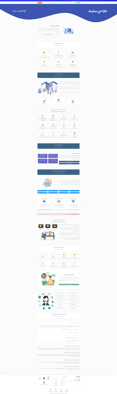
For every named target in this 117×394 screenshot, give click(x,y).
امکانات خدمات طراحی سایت (58, 55)
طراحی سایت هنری (66, 180)
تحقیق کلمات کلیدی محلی (58, 198)
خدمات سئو (59, 2)
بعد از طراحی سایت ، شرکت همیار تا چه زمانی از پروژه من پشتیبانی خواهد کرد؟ (69, 329)
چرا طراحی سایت (72, 55)
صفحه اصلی (72, 2)
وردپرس (67, 355)
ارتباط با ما (49, 2)
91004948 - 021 (40, 2)
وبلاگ (51, 2)
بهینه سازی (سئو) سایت (72, 64)
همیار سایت (73, 237)
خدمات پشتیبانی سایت (63, 2)
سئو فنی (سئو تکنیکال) (73, 198)
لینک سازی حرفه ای (44, 198)
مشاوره (44, 64)
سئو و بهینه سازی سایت (64, 278)
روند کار (44, 55)
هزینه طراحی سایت (54, 2)
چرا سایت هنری (58, 64)
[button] (73, 293)
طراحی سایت (68, 2)
